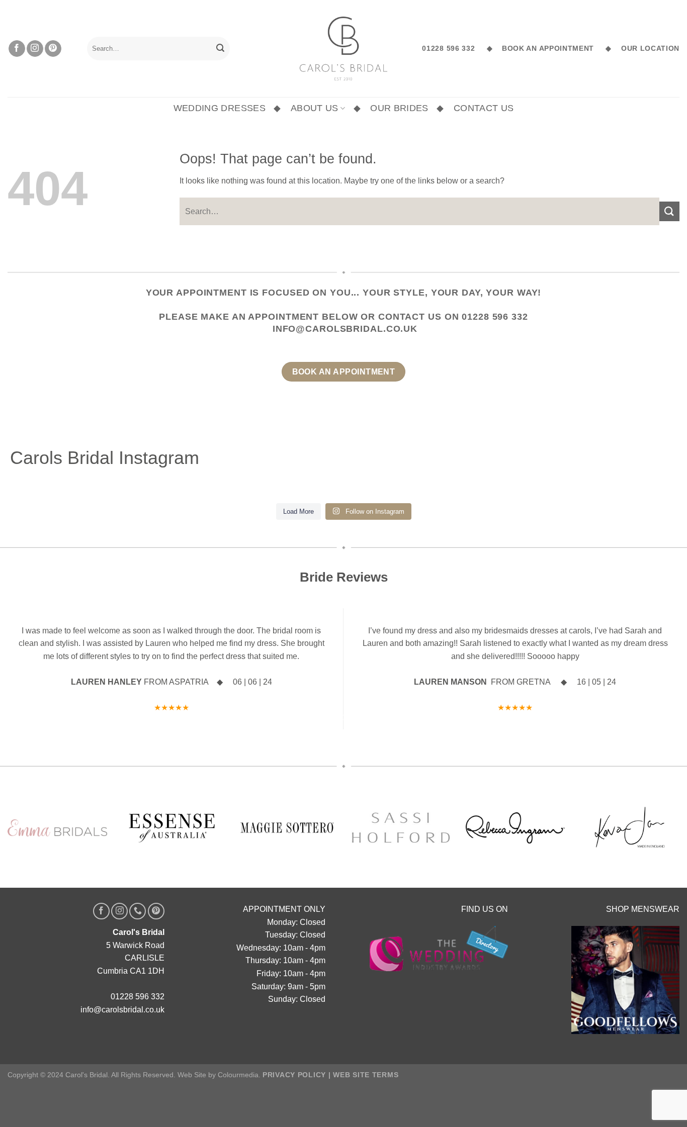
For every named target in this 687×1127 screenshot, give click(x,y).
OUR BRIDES (399, 108)
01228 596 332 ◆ (457, 48)
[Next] (653, 668)
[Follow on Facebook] (17, 48)
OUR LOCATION (647, 48)
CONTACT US (484, 108)
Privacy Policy (294, 1075)
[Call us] (137, 911)
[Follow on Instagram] (35, 48)
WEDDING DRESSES (220, 108)
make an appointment (260, 317)
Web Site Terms (365, 1075)
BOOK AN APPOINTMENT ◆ (553, 48)
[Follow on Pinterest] (53, 48)
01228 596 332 (495, 317)
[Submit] (220, 48)
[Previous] (34, 668)
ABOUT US (314, 108)
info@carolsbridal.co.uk (345, 329)
